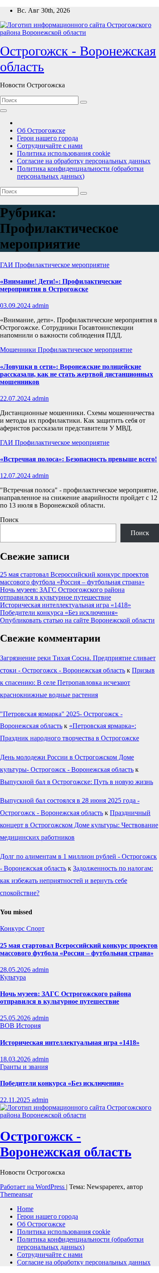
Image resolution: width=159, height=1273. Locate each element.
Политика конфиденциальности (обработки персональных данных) (80, 172)
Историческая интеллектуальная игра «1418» (65, 605)
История (28, 1025)
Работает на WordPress (33, 1186)
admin (40, 305)
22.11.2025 (16, 1099)
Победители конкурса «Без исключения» (59, 612)
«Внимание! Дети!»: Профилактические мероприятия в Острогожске (61, 285)
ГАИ (7, 264)
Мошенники (19, 349)
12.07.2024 (16, 475)
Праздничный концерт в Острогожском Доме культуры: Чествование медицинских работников (79, 825)
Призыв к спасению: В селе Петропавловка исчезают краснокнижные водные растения (77, 682)
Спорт (35, 928)
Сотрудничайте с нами (50, 145)
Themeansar (16, 1194)
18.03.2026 (16, 1059)
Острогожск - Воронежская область (65, 1143)
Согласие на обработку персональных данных (84, 161)
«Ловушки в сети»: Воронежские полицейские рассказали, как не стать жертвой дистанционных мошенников (76, 374)
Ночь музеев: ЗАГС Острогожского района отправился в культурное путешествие (62, 593)
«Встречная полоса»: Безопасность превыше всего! (78, 459)
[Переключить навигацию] (3, 110)
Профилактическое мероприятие (62, 264)
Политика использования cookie (63, 153)
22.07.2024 (16, 398)
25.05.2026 (16, 1018)
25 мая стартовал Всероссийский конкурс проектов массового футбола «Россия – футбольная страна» (74, 578)
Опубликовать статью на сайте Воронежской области (77, 620)
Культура (13, 977)
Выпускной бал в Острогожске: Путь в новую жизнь (76, 781)
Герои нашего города (47, 138)
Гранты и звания (24, 1066)
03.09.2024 (16, 305)
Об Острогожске (41, 130)
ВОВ (8, 1025)
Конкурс (13, 928)
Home (25, 1208)
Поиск (9, 519)
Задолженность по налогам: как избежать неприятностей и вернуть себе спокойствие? (76, 880)
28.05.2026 (16, 969)
